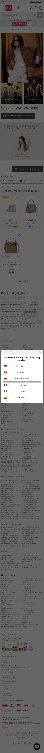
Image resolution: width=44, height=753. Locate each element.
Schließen (40, 352)
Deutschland (22, 379)
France (22, 385)
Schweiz (22, 372)
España (22, 398)
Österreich (22, 366)
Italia (22, 391)
